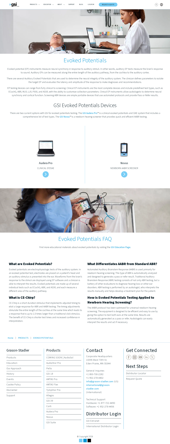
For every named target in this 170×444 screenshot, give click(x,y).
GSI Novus (65, 116)
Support (11, 395)
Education (12, 363)
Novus (49, 417)
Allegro (50, 395)
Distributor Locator (136, 373)
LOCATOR (91, 4)
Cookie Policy (14, 384)
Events (10, 379)
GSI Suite (51, 422)
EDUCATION (47, 4)
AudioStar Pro (53, 363)
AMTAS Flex (52, 384)
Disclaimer (12, 390)
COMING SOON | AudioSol (59, 357)
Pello (49, 368)
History (10, 373)
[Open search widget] (156, 4)
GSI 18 (49, 373)
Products (11, 357)
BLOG (81, 4)
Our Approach (14, 368)
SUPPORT (71, 4)
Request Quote (134, 379)
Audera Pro (52, 411)
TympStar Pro (53, 390)
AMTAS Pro (51, 379)
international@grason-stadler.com (98, 386)
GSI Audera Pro (89, 113)
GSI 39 (49, 400)
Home (10, 337)
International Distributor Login (102, 426)
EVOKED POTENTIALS (43, 337)
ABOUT (60, 4)
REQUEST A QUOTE (108, 4)
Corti (48, 406)
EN (162, 4)
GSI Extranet (92, 421)
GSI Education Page (120, 247)
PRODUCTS (33, 4)
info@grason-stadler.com (99, 381)
